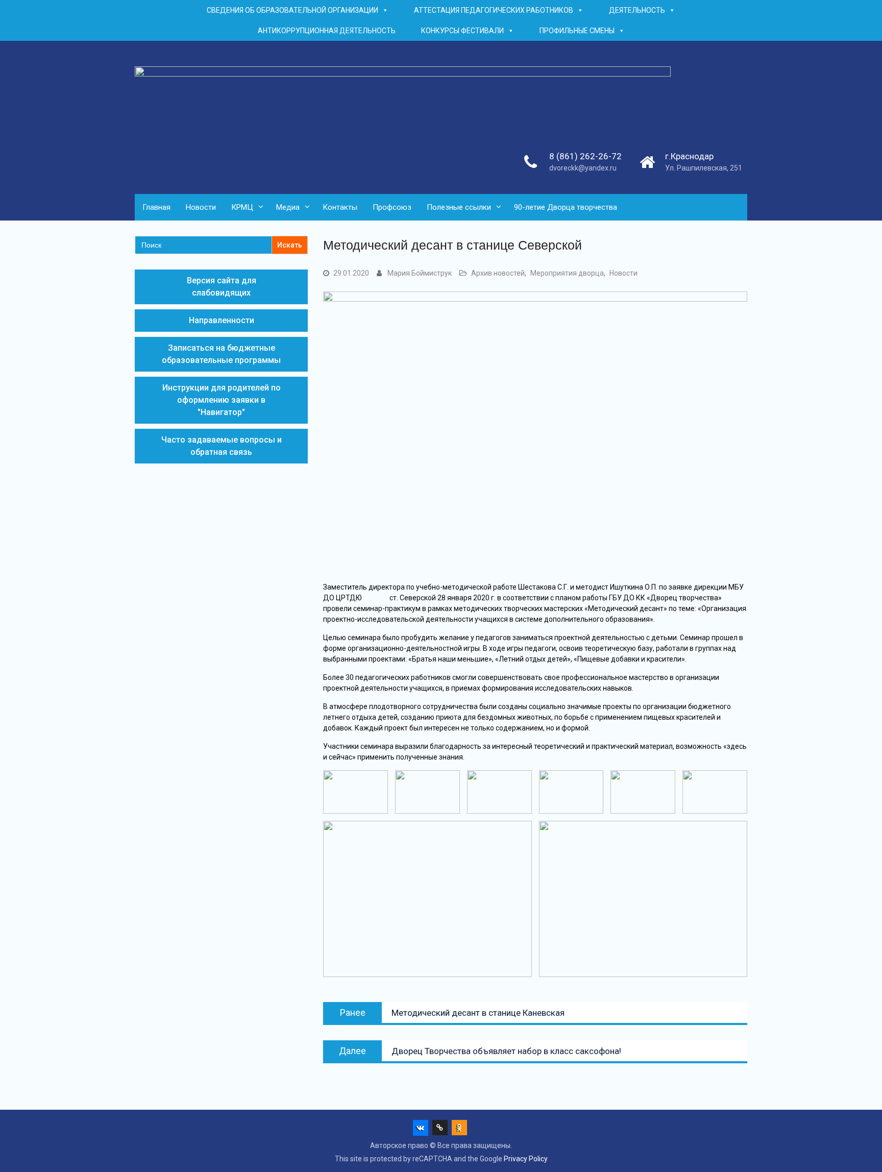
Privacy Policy (526, 1159)
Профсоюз (392, 207)
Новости (201, 207)
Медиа (288, 207)
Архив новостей (498, 273)
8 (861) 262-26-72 (585, 156)
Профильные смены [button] (577, 31)
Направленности (221, 320)
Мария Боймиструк (419, 273)
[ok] (459, 1127)
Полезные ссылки (459, 207)
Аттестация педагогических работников (493, 10)
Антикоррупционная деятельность (327, 31)
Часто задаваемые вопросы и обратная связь (221, 446)
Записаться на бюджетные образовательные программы (221, 354)
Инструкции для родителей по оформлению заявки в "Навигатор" (221, 400)
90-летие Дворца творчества (565, 207)
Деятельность (637, 10)
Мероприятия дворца (567, 273)
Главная (156, 207)
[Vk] (420, 1127)
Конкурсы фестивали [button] (462, 31)
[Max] (440, 1127)
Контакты (340, 207)
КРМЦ (242, 207)
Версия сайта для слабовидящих (221, 287)
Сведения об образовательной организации (292, 10)
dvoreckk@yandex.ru (583, 168)
